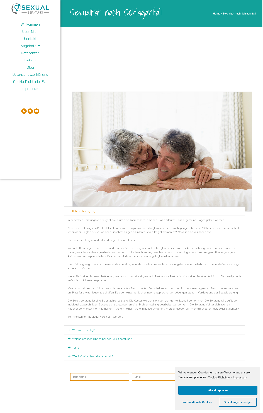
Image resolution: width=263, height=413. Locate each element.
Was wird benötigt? (84, 330)
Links (28, 60)
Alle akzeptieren (218, 390)
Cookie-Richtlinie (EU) (30, 81)
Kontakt (30, 38)
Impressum (240, 377)
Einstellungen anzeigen (237, 402)
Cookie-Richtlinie (219, 377)
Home (216, 13)
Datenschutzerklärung (30, 74)
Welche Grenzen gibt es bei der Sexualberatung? (102, 339)
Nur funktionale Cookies (197, 402)
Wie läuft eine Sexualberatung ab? (92, 356)
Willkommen (30, 24)
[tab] (154, 211)
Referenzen (30, 53)
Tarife (75, 347)
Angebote (28, 45)
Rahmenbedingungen (85, 211)
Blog (30, 67)
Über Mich (30, 31)
